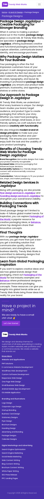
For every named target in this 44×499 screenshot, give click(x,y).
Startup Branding (9, 410)
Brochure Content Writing (13, 467)
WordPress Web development (14, 371)
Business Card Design (11, 414)
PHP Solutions (7, 363)
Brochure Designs (9, 424)
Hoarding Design (9, 428)
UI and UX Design (16, 12)
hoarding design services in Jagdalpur (20, 196)
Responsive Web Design (12, 378)
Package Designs (9, 435)
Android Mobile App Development (16, 389)
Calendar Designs (9, 439)
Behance (35, 222)
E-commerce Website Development (17, 367)
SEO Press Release (9, 475)
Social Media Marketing (11, 456)
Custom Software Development (15, 374)
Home (4, 12)
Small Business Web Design (13, 385)
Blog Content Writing (11, 464)
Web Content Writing (11, 460)
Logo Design (7, 403)
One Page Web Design (11, 381)
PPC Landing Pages (10, 478)
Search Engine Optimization (14, 449)
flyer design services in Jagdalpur (17, 192)
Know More (7, 356)
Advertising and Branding (12, 432)
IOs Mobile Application (11, 392)
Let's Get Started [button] (11, 323)
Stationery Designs (10, 417)
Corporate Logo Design (11, 406)
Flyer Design (7, 421)
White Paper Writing (10, 471)
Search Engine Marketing (12, 453)
